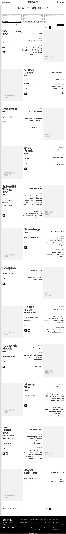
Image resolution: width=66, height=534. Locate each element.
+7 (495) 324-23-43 (7, 522)
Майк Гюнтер (58, 150)
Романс (27, 83)
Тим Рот (38, 120)
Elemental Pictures (52, 409)
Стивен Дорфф (30, 355)
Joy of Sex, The (30, 471)
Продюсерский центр (58, 524)
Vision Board (29, 71)
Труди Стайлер (57, 309)
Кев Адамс (59, 241)
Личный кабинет (57, 529)
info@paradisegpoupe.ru (9, 524)
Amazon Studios (35, 459)
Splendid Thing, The (9, 189)
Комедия (34, 81)
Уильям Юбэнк (36, 429)
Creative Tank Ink (52, 254)
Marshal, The (30, 386)
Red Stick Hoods (9, 347)
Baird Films (59, 407)
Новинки (33, 522)
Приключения (7, 205)
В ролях (40, 38)
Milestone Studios (57, 416)
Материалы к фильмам (25, 525)
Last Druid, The (7, 430)
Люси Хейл (59, 79)
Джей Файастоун (57, 231)
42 (30, 450)
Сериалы (33, 527)
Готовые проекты (48, 527)
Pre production (47, 522)
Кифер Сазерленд (34, 41)
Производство (47, 519)
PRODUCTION (47, 524)
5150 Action (59, 164)
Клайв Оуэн (31, 277)
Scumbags (32, 229)
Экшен (11, 42)
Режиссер (39, 31)
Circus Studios (36, 127)
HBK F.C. (38, 366)
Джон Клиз (30, 202)
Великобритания (8, 37)
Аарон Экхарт (58, 157)
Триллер (5, 42)
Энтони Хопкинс (28, 118)
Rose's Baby (29, 308)
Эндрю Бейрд (58, 387)
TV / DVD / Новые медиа (37, 519)
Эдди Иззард (36, 204)
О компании (56, 519)
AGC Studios (36, 456)
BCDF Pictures (57, 87)
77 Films (50, 407)
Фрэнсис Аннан (35, 111)
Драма (11, 200)
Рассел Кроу (32, 437)
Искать (60, 25)
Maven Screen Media (55, 330)
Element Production (33, 48)
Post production (47, 525)
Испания (10, 438)
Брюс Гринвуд (57, 398)
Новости (22, 527)
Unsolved (9, 109)
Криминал (6, 117)
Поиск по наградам (35, 529)
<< (46, 27)
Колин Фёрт (58, 479)
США (26, 75)
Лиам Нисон (30, 196)
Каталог (33, 525)
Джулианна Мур (57, 481)
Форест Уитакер (50, 320)
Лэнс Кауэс (37, 348)
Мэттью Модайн (35, 189)
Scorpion (9, 268)
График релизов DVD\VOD (37, 524)
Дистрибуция (56, 522)
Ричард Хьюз (36, 270)
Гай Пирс (50, 394)
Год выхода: (12, 21)
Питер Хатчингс (57, 72)
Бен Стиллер (36, 200)
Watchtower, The (12, 32)
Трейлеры (22, 524)
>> (62, 27)
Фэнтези (27, 81)
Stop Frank (28, 149)
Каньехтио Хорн (57, 400)
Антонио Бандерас (55, 318)
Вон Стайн (37, 33)
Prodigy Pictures (57, 252)
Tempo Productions (56, 332)
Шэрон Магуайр (57, 472)
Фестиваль (55, 525)
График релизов (23, 522)
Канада (9, 195)
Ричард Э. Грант (56, 316)
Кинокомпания (38, 45)
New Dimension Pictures (31, 50)
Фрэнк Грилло (53, 239)
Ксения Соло (52, 243)
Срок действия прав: (33, 21)
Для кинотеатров (24, 519)
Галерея (55, 527)
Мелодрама (34, 317)
